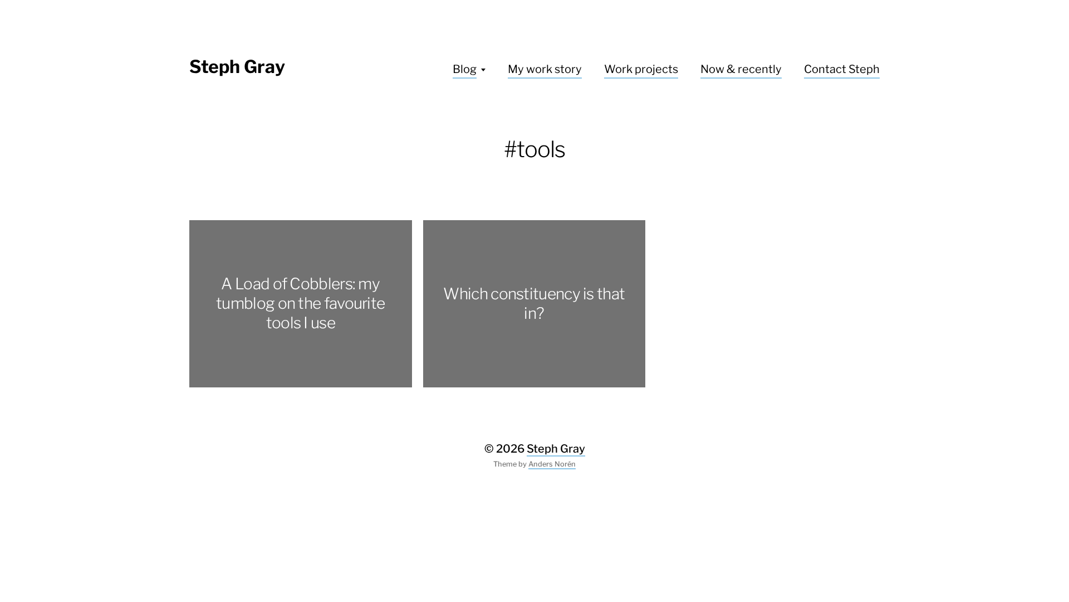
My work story (545, 69)
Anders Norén (552, 464)
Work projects (641, 69)
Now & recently (741, 69)
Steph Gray (237, 66)
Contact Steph (842, 69)
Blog (465, 69)
